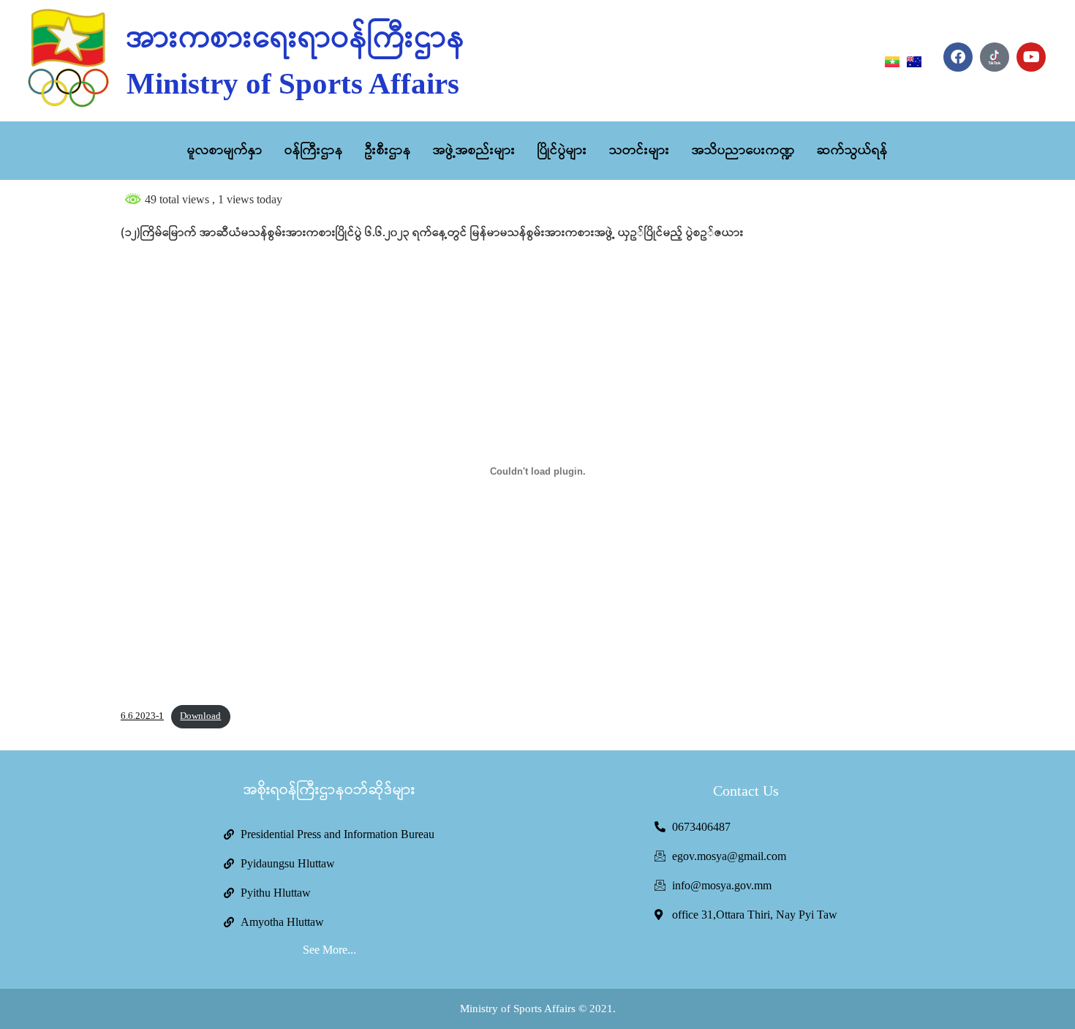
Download (200, 716)
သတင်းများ (639, 150)
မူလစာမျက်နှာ (225, 150)
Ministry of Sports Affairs (293, 83)
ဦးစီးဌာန (388, 150)
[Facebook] (958, 57)
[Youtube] (1031, 57)
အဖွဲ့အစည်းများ (474, 150)
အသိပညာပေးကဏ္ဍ (743, 150)
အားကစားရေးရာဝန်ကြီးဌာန (296, 38)
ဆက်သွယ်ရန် (852, 150)
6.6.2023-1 (142, 716)
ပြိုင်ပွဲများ (562, 150)
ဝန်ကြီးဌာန (313, 150)
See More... (329, 949)
